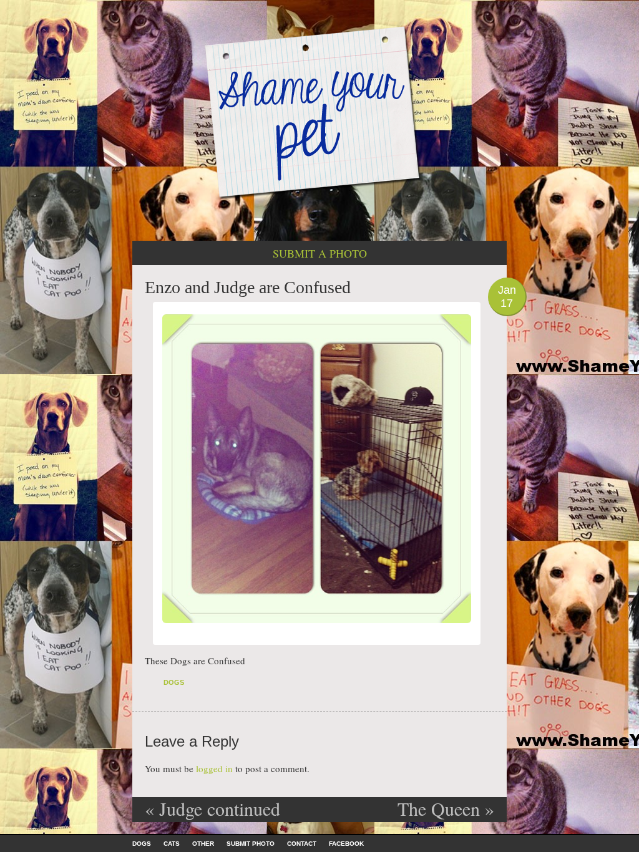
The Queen (446, 808)
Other (203, 843)
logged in (214, 768)
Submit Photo (251, 843)
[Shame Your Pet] (319, 111)
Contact (301, 843)
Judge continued (212, 808)
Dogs (173, 682)
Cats (171, 843)
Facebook (346, 843)
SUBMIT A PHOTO (320, 253)
